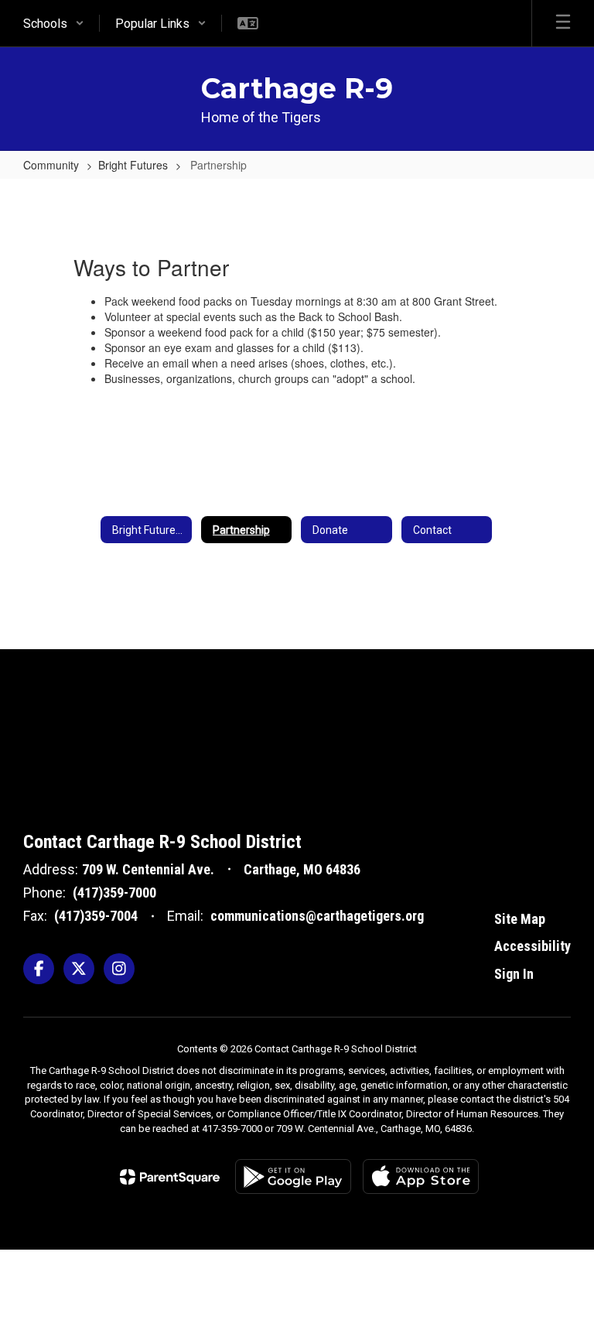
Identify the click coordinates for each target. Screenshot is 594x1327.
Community (51, 165)
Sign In (514, 974)
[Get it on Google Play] (293, 1176)
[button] (54, 23)
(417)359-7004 (96, 916)
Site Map (519, 919)
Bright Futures (133, 165)
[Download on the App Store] (421, 1176)
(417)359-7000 (114, 892)
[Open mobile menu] (563, 23)
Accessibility (532, 946)
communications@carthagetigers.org (317, 916)
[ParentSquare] (170, 1176)
